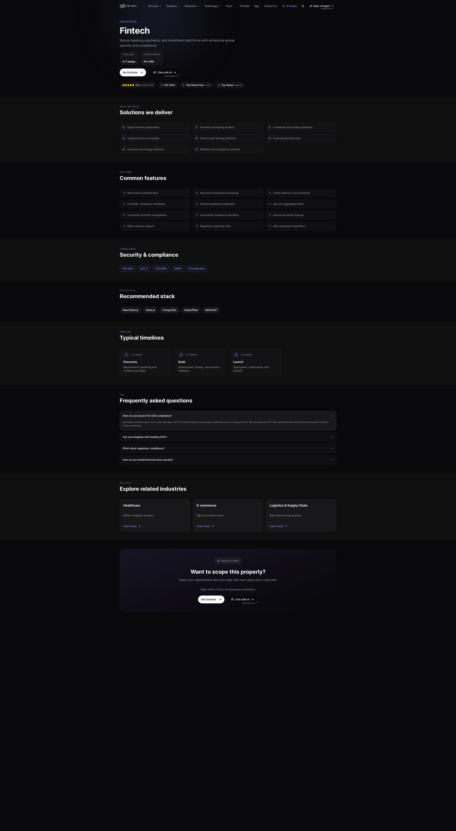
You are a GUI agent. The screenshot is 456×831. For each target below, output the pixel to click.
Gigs (256, 5)
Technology (211, 5)
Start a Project (321, 5)
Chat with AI (164, 72)
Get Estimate (130, 72)
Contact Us (270, 5)
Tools (229, 5)
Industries (190, 5)
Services (153, 5)
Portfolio (244, 5)
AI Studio (291, 5)
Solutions (171, 5)
